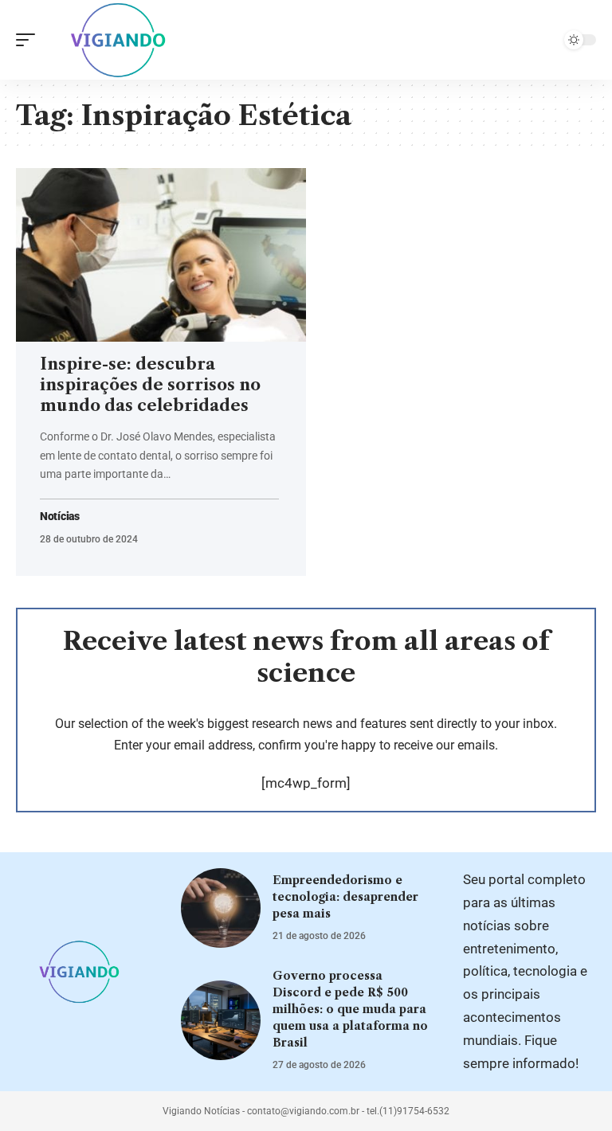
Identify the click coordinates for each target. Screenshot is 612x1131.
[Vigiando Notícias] (122, 40)
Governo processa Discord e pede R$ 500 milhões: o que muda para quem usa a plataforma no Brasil (350, 1009)
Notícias (60, 516)
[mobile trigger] (29, 40)
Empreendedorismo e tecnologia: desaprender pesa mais (345, 897)
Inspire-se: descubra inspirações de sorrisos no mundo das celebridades (150, 384)
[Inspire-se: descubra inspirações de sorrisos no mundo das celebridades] (161, 255)
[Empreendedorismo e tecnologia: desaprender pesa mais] (221, 908)
